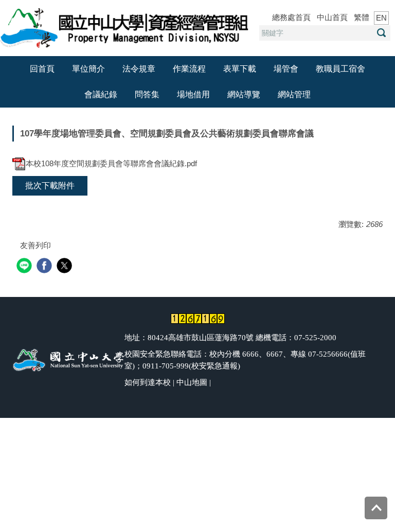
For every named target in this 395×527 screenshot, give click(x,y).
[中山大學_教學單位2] (126, 27)
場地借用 (193, 94)
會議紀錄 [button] (100, 94)
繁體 (361, 17)
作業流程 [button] (189, 68)
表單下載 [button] (239, 68)
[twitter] (66, 267)
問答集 (147, 94)
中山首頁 (332, 17)
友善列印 (35, 245)
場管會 (286, 68)
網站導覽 (243, 94)
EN (381, 17)
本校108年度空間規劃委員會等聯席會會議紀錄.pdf (111, 163)
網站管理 (294, 94)
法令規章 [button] (138, 68)
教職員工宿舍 (340, 68)
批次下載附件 (50, 185)
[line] (25, 267)
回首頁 (42, 68)
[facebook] (46, 267)
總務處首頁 (291, 17)
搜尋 (381, 32)
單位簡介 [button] (88, 68)
